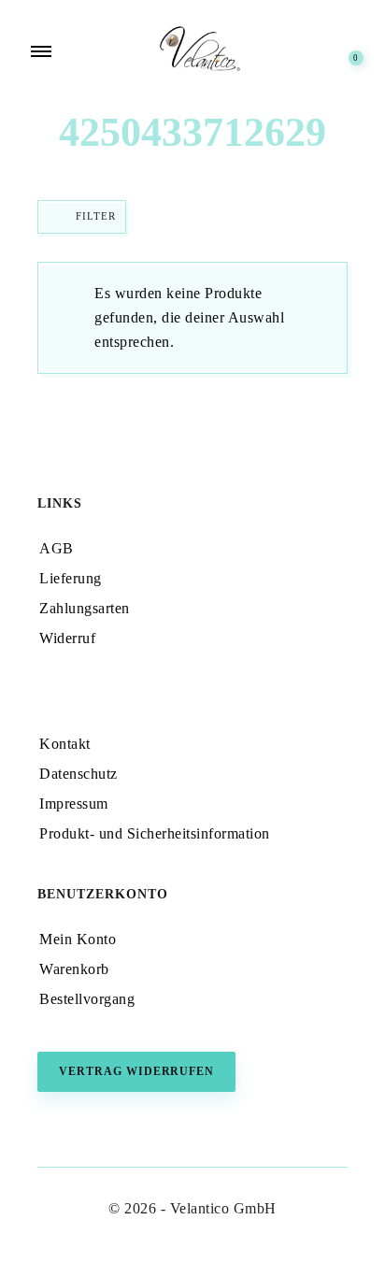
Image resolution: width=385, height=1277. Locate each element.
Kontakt (65, 744)
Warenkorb (74, 969)
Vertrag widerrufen (136, 1071)
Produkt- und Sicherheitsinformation (154, 833)
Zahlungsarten (84, 608)
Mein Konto (77, 939)
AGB (56, 548)
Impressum (73, 803)
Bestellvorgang (87, 999)
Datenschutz (78, 774)
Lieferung (70, 578)
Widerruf (67, 638)
